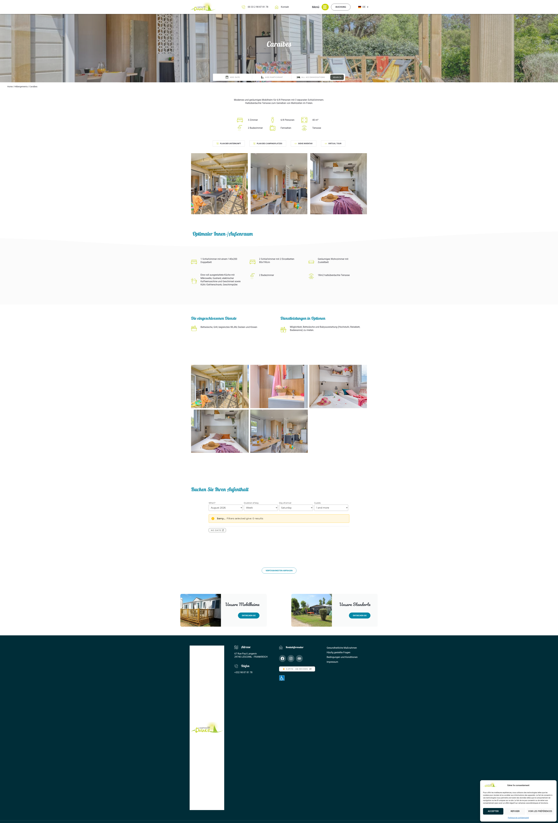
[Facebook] (282, 658)
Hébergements (21, 86)
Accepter (493, 811)
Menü (315, 7)
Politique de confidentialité (518, 818)
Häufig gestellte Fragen (338, 652)
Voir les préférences (540, 811)
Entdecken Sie (249, 615)
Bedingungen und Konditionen (342, 657)
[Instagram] (290, 658)
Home (10, 86)
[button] (229, 143)
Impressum (332, 662)
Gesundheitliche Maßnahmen (342, 647)
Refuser (515, 811)
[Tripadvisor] (299, 658)
